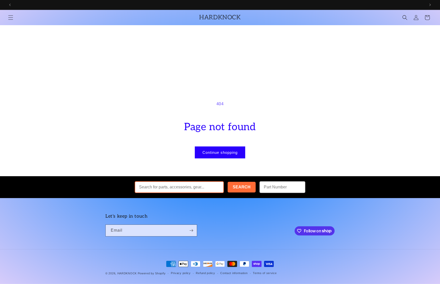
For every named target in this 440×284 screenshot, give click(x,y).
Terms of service (265, 273)
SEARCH (242, 187)
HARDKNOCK (127, 273)
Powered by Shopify (152, 273)
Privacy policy (181, 273)
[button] (10, 17)
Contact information (234, 273)
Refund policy (205, 273)
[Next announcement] (430, 5)
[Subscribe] (191, 230)
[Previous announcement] (10, 5)
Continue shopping (220, 152)
